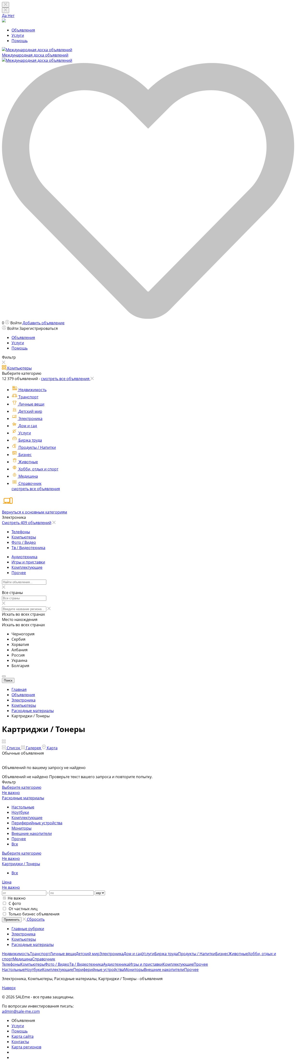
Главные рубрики (28, 928)
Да (5, 15)
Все (15, 844)
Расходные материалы (33, 944)
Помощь (20, 40)
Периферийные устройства (37, 823)
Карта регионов (26, 1047)
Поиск (8, 680)
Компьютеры (24, 939)
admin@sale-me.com (21, 1011)
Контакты (20, 1041)
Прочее (19, 838)
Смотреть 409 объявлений (26, 522)
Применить (12, 919)
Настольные (23, 807)
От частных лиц (22, 908)
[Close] (5, 10)
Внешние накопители (32, 833)
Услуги (18, 35)
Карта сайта (23, 1036)
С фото (14, 903)
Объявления (23, 30)
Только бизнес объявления (33, 914)
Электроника (23, 934)
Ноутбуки (20, 812)
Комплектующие (27, 817)
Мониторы (21, 828)
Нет (11, 15)
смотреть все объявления (36, 488)
